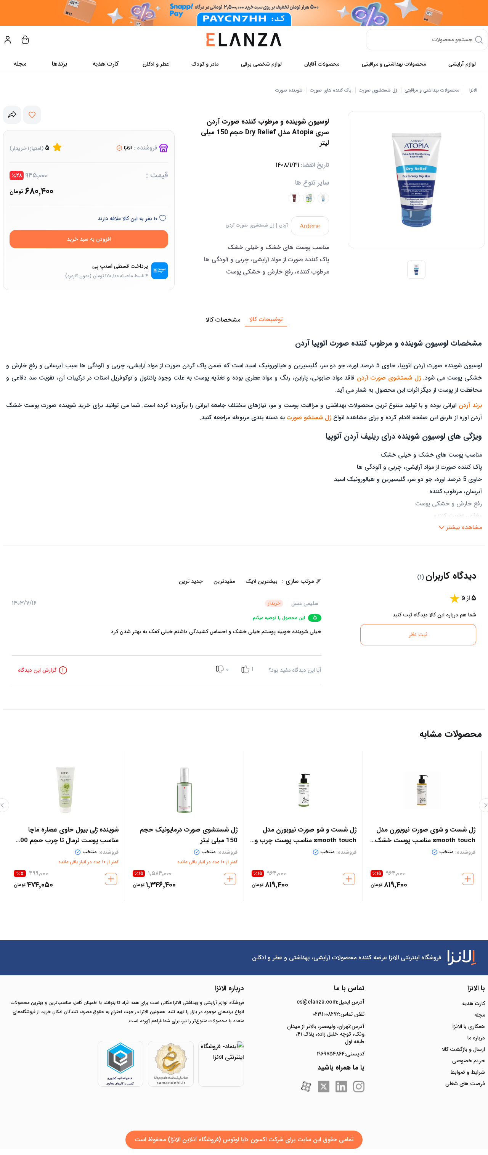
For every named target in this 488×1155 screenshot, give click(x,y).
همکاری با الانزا (469, 1026)
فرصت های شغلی (465, 1083)
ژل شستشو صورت (309, 417)
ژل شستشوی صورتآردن (250, 225)
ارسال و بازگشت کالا (463, 1049)
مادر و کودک (204, 64)
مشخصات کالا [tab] (223, 320)
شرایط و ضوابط (467, 1072)
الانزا (473, 90)
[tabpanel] (244, 430)
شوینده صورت (289, 90)
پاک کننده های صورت (331, 90)
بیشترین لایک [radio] (262, 581)
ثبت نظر (418, 635)
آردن (283, 225)
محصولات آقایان (321, 64)
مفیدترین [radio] (224, 581)
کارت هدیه (473, 1003)
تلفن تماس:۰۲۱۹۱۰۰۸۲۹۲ (338, 1014)
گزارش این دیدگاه (37, 670)
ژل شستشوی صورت (378, 90)
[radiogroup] (147, 581)
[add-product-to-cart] (468, 879)
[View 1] (416, 270)
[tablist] (244, 320)
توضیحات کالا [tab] (266, 319)
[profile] (7, 40)
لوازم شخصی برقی (261, 64)
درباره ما (476, 1038)
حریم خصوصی (468, 1061)
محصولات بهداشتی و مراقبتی (394, 64)
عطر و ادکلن (156, 64)
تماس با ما (349, 988)
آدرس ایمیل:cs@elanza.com (330, 1002)
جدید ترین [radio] (191, 581)
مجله (20, 64)
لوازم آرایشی (462, 64)
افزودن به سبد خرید (89, 239)
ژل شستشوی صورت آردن (389, 378)
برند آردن (470, 405)
